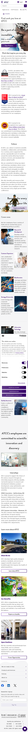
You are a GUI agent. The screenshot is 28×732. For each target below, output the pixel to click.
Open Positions (9, 46)
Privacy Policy (19, 352)
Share (7, 14)
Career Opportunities (14, 657)
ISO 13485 (18, 724)
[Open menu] (2, 2)
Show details (21, 383)
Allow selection (14, 391)
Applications (5, 10)
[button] (25, 5)
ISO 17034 (19, 726)
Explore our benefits (19, 208)
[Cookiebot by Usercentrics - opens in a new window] (19, 336)
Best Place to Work (7, 81)
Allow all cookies (14, 387)
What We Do (5, 556)
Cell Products (15, 10)
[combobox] (12, 5)
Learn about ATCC (14, 571)
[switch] (24, 367)
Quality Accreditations (14, 721)
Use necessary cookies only (14, 395)
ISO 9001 (9, 724)
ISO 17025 (9, 726)
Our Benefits (5, 599)
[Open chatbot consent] (25, 729)
